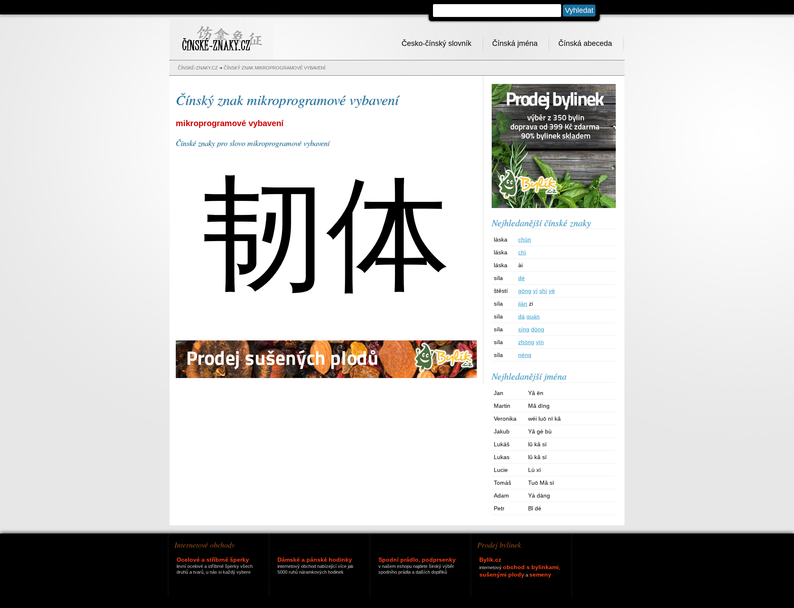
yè (552, 290)
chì (522, 252)
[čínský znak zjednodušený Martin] (594, 409)
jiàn (522, 303)
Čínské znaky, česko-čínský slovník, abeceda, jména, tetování (221, 34)
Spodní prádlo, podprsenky (417, 559)
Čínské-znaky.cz (198, 67)
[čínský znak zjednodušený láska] (593, 243)
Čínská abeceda (585, 43)
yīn (540, 342)
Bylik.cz (490, 559)
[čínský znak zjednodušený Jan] (594, 396)
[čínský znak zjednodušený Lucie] (594, 473)
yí (535, 290)
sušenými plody (501, 574)
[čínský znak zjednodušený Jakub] (594, 435)
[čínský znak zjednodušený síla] (593, 281)
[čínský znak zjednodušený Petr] (594, 512)
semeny (540, 574)
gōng (524, 290)
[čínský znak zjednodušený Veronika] (594, 422)
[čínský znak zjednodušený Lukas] (594, 460)
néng (524, 355)
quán (533, 316)
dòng (537, 329)
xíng (523, 329)
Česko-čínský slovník (436, 43)
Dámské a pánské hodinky (314, 559)
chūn (524, 239)
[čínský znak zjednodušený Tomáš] (594, 486)
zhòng (526, 342)
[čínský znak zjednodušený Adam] (594, 499)
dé (521, 278)
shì (543, 290)
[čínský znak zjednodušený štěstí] (593, 294)
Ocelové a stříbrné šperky (213, 559)
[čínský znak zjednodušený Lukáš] (594, 448)
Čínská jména (515, 43)
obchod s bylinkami (531, 567)
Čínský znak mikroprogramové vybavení (274, 67)
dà (521, 316)
